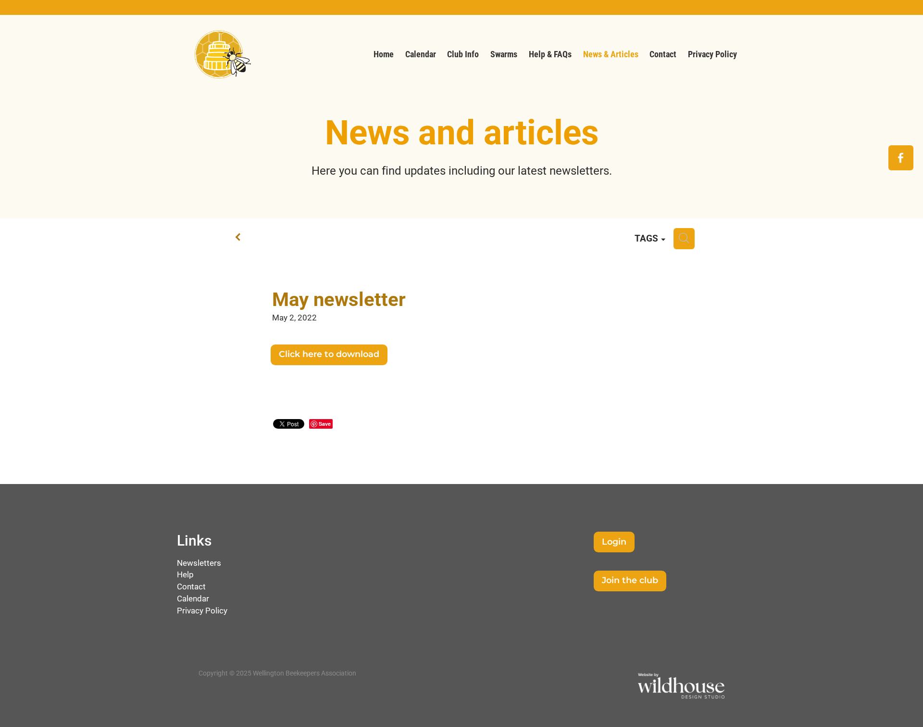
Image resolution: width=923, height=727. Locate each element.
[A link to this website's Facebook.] (900, 157)
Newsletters (199, 562)
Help (185, 574)
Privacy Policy (202, 610)
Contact (191, 586)
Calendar (193, 598)
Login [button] (614, 542)
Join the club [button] (630, 580)
